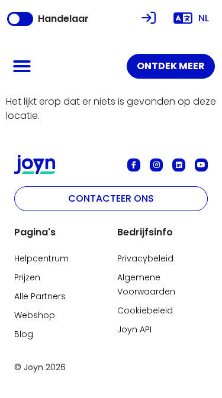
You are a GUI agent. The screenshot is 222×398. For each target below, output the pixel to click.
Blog (23, 334)
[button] (22, 66)
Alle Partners (40, 296)
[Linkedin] (178, 165)
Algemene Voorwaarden (146, 284)
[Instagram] (156, 165)
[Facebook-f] (133, 165)
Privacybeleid (145, 258)
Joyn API (134, 329)
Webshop (34, 315)
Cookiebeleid (145, 310)
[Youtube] (201, 165)
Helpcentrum (41, 258)
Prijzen (27, 277)
